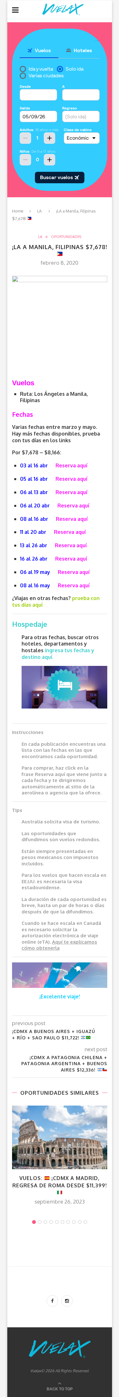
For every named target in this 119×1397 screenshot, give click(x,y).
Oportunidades (66, 237)
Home (17, 210)
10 (85, 1222)
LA (39, 210)
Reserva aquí (71, 465)
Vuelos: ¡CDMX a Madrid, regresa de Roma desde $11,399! (59, 1181)
